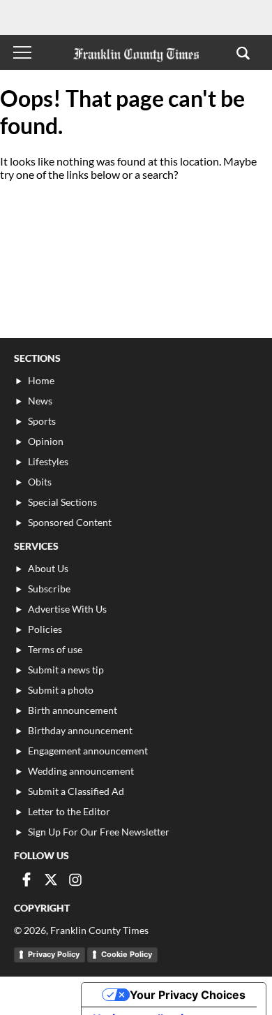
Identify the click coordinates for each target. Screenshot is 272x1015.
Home (41, 380)
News (40, 401)
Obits (40, 482)
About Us (48, 568)
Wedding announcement (81, 771)
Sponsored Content (70, 522)
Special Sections (62, 502)
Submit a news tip (66, 670)
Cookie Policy (126, 954)
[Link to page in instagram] (75, 879)
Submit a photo (60, 690)
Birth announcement (72, 710)
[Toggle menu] (22, 52)
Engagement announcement (88, 751)
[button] (243, 52)
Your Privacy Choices (187, 995)
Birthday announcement (80, 730)
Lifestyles (48, 461)
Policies (45, 629)
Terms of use (55, 649)
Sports (42, 421)
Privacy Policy (54, 954)
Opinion (45, 441)
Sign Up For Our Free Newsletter (98, 832)
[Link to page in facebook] (26, 879)
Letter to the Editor (69, 811)
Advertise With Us (67, 609)
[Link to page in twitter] (51, 879)
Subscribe (49, 588)
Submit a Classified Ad (76, 791)
